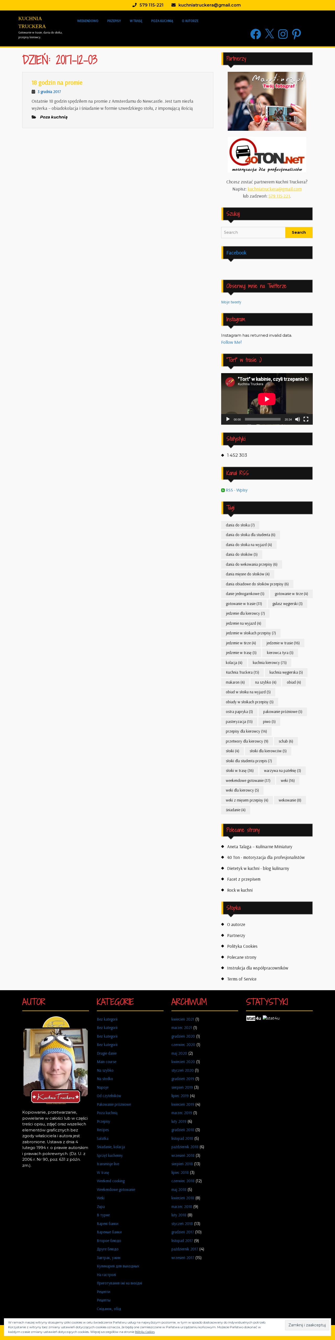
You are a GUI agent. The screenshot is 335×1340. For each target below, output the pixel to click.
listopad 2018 (182, 1138)
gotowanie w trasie (244, 603)
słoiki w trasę (240, 770)
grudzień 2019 (182, 1078)
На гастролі (106, 1274)
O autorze (190, 21)
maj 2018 (178, 1189)
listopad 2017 (182, 1240)
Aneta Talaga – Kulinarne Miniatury (259, 846)
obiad (294, 682)
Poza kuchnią (162, 21)
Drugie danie (106, 1053)
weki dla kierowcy (242, 790)
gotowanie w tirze (291, 593)
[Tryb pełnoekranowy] (306, 419)
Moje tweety (231, 301)
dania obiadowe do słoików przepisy (257, 583)
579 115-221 (279, 196)
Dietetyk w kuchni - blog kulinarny (258, 868)
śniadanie (235, 809)
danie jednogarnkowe (245, 593)
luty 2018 (178, 1214)
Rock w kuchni (240, 890)
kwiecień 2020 (183, 1061)
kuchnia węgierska (286, 672)
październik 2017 (184, 1248)
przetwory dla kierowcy (247, 741)
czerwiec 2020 (183, 1044)
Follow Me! (231, 342)
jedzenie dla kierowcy (245, 613)
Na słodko (105, 1078)
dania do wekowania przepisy (251, 564)
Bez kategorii (107, 1019)
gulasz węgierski (287, 603)
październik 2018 (184, 1146)
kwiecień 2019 (182, 1104)
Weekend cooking (111, 1180)
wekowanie (290, 800)
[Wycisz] (297, 419)
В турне (103, 1214)
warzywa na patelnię (282, 770)
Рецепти (103, 1291)
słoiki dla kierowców (268, 750)
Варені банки (107, 1223)
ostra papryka (239, 711)
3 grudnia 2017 (49, 91)
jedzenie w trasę (241, 652)
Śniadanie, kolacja (111, 1146)
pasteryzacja (239, 721)
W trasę (136, 21)
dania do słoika (240, 524)
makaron (235, 682)
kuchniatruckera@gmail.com (275, 189)
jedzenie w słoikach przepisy (251, 632)
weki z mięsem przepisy (247, 800)
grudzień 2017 (182, 1231)
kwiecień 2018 (182, 1197)
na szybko (265, 682)
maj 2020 (179, 1053)
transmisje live (108, 1163)
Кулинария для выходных (118, 1265)
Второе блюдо (109, 1240)
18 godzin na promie (57, 82)
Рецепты (103, 1300)
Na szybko (105, 1070)
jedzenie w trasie (283, 642)
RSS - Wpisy (236, 490)
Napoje (102, 1087)
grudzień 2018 (182, 1129)
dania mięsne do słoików (248, 573)
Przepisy (114, 21)
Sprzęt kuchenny (110, 1155)
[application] (267, 399)
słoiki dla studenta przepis (249, 760)
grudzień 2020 (183, 1036)
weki (288, 780)
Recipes (103, 1129)
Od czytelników (109, 1095)
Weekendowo (87, 21)
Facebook (236, 252)
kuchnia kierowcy (270, 662)
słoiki (232, 750)
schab (286, 741)
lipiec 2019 (180, 1095)
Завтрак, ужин (108, 1257)
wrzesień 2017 (182, 1257)
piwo (269, 721)
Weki (100, 1197)
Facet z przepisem (243, 879)
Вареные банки (109, 1231)
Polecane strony (241, 957)
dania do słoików (242, 554)
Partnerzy (236, 935)
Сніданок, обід (109, 1308)
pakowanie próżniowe (282, 711)
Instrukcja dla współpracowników (257, 968)
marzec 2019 (181, 1112)
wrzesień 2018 (182, 1155)
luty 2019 (178, 1121)
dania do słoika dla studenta (250, 534)
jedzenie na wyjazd (243, 623)
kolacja (234, 662)
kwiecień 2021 (182, 1019)
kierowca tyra (280, 652)
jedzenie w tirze (241, 642)
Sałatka (102, 1138)
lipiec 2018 (180, 1172)
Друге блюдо (108, 1248)
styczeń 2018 (182, 1223)
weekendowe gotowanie (248, 780)
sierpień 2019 (182, 1087)
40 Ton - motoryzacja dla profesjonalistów (266, 857)
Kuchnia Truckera (242, 672)
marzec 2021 (181, 1027)
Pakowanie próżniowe (114, 1104)
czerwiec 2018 (182, 1180)
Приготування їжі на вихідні (119, 1283)
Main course (106, 1061)
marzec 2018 (181, 1206)
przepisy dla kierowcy (246, 731)
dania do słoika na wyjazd (249, 544)
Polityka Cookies (242, 946)
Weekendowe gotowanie (116, 1189)
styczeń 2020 (182, 1070)
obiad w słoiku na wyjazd (248, 691)
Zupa (101, 1206)
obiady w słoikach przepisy (249, 701)
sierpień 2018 (182, 1163)
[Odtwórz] (228, 419)
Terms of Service (241, 979)
